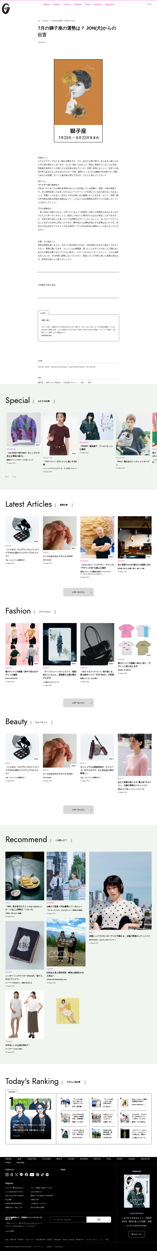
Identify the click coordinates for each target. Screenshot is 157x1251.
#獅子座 (40, 382)
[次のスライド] (11, 476)
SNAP (19, 1159)
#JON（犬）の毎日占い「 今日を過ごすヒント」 (62, 382)
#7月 (89, 382)
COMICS (120, 1159)
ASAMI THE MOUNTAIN (13, 1203)
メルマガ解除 (9, 1231)
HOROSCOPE (145, 1159)
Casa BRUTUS (40, 1239)
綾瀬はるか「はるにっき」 (14, 1207)
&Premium (57, 1239)
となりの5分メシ (36, 1192)
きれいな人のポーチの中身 (14, 1196)
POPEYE (20, 1239)
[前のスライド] (7, 476)
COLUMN (131, 1159)
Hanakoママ (80, 1239)
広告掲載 (48, 1247)
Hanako (49, 1239)
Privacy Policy (59, 1247)
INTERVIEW (84, 1159)
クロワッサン (29, 1239)
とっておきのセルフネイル (14, 1192)
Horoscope (45, 20)
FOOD (108, 1159)
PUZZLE (8, 1163)
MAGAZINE (20, 1163)
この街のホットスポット (39, 1203)
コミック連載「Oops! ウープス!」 (42, 1188)
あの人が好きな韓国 (37, 1207)
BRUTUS (13, 1239)
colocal (71, 1239)
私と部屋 (8, 1199)
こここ (101, 1239)
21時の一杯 (34, 1199)
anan (7, 1239)
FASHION (8, 1159)
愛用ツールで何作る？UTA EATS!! (42, 1196)
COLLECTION (31, 1159)
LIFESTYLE (97, 1159)
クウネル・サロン (91, 1239)
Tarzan (65, 1239)
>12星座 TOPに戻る (47, 285)
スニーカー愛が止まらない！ (15, 1188)
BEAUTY (59, 1159)
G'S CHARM (46, 1159)
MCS (107, 1239)
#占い (83, 382)
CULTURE (71, 1159)
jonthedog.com (46, 335)
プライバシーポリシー (30, 1223)
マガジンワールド (38, 1247)
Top (39, 20)
